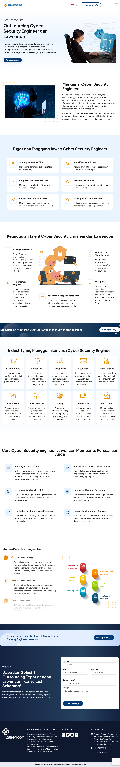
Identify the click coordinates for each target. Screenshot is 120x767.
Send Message (72, 703)
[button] (117, 5)
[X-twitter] (76, 735)
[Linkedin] (72, 735)
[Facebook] (63, 735)
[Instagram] (68, 735)
